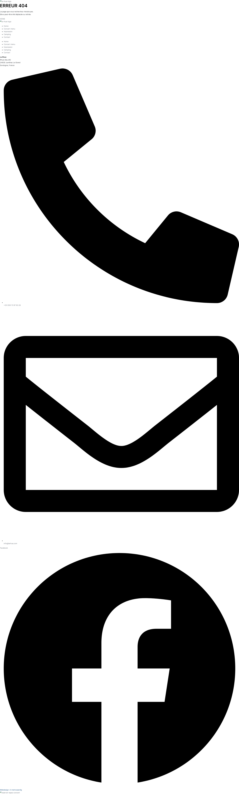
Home (6, 26)
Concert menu (9, 29)
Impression (8, 31)
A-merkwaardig (16, 790)
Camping (7, 34)
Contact (7, 37)
